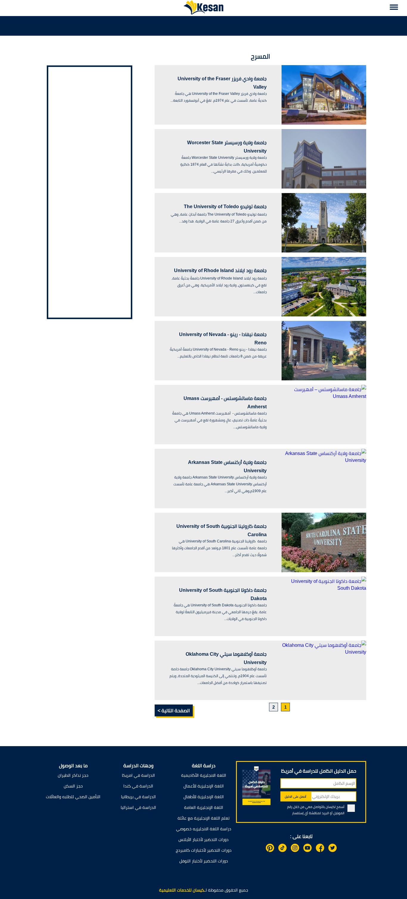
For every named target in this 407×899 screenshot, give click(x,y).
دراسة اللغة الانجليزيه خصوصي (203, 828)
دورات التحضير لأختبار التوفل (203, 861)
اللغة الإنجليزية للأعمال (204, 786)
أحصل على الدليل (295, 796)
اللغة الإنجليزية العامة (203, 807)
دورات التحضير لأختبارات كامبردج (204, 850)
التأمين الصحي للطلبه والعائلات (73, 796)
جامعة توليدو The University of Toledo (225, 206)
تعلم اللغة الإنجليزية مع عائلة (203, 818)
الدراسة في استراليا (138, 807)
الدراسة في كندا (138, 786)
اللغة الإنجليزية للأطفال (204, 796)
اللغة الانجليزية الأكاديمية (203, 775)
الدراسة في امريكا (138, 775)
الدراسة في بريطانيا (138, 796)
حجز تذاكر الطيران (73, 775)
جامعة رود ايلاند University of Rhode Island (220, 270)
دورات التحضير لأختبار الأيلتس (203, 839)
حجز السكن (73, 786)
